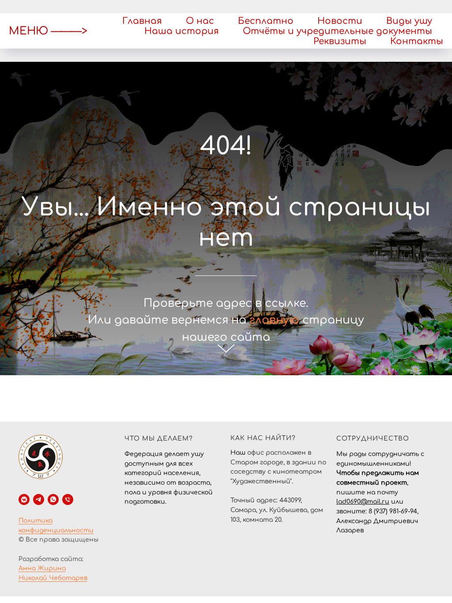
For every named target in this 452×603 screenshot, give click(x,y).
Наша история (181, 31)
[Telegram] (38, 547)
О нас (200, 21)
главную (274, 344)
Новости (339, 21)
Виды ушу (409, 21)
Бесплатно (266, 21)
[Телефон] (67, 547)
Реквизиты (339, 41)
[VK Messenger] (24, 547)
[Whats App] (53, 547)
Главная (142, 21)
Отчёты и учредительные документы (337, 31)
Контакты (416, 41)
